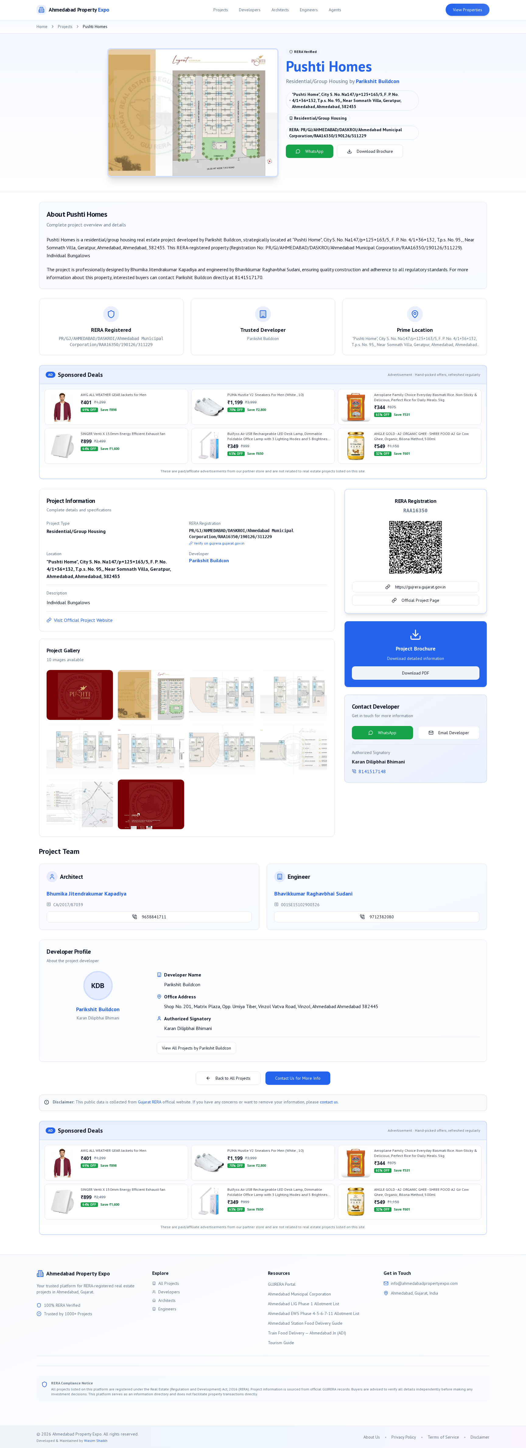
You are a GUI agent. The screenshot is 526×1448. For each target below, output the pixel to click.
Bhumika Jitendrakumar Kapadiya (86, 893)
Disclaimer (480, 1437)
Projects (220, 9)
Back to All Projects (233, 1078)
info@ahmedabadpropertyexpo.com (424, 1283)
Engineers (309, 9)
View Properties (467, 9)
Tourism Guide (281, 1342)
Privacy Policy (403, 1437)
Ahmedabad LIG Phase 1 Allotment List (303, 1303)
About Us (371, 1437)
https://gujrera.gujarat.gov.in (420, 587)
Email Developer (453, 732)
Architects (280, 9)
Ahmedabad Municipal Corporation (299, 1294)
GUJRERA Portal (282, 1284)
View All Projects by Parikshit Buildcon (196, 1048)
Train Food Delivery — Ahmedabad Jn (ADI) (307, 1333)
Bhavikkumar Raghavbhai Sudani (313, 893)
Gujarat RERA (149, 1102)
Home (42, 26)
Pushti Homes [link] (95, 26)
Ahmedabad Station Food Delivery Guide (305, 1323)
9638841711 (154, 917)
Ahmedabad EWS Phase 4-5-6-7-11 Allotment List (313, 1313)
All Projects (168, 1283)
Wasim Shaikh (95, 1440)
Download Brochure (375, 151)
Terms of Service (443, 1437)
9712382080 (382, 917)
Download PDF (415, 673)
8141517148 (372, 771)
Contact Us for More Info (298, 1078)
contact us (329, 1102)
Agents (335, 9)
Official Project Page (420, 600)
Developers (250, 9)
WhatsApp (314, 151)
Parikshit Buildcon (377, 81)
